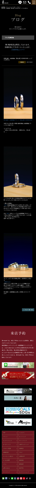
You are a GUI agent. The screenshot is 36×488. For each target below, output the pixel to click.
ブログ (18, 7)
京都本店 (21, 448)
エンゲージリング (7, 440)
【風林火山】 (7, 282)
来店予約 (21, 468)
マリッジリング (23, 440)
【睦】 (8, 213)
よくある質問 (6, 460)
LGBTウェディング (24, 444)
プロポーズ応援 (7, 448)
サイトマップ (6, 472)
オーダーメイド (7, 444)
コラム (4, 464)
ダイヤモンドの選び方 (8, 456)
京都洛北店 (6, 452)
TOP (4, 432)
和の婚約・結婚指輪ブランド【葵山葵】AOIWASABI (18, 120)
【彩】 (5, 205)
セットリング (22, 436)
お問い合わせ (6, 468)
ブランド (5, 436)
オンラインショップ (24, 472)
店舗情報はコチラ (18, 50)
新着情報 (21, 460)
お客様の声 (22, 456)
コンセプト (22, 432)
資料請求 (21, 464)
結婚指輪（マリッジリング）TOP (8, 7)
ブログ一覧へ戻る (28, 309)
